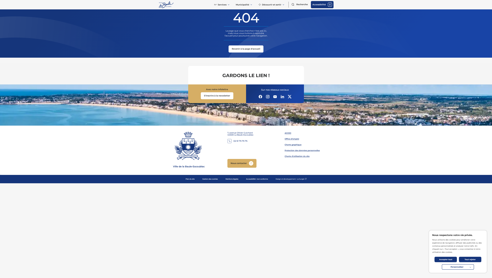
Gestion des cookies (210, 179)
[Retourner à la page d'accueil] (166, 4)
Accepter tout (445, 259)
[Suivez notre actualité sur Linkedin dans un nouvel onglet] (282, 97)
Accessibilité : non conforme (257, 179)
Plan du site (190, 179)
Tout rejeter (470, 259)
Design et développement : (291, 179)
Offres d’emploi (292, 139)
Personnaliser (457, 267)
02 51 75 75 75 (240, 141)
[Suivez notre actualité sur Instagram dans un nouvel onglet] (268, 97)
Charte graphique (293, 145)
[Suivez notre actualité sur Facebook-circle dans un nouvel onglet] (260, 97)
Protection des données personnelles (302, 150)
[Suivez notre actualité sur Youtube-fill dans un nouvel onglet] (275, 97)
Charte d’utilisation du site (297, 156)
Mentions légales (231, 179)
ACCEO (288, 133)
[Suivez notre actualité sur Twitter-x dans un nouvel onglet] (290, 97)
